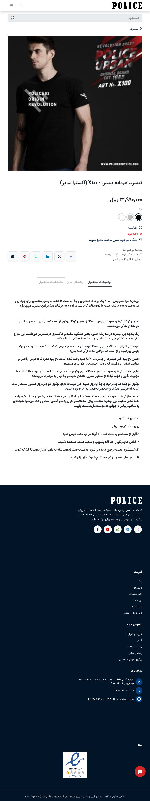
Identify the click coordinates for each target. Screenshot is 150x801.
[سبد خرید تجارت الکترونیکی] (21, 5)
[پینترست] (24, 256)
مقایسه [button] (133, 227)
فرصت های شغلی (132, 613)
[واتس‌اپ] (36, 256)
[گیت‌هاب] (108, 529)
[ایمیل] (13, 256)
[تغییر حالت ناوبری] (11, 6)
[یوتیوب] (118, 529)
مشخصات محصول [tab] (51, 282)
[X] (59, 256)
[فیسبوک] (71, 256)
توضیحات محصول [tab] (100, 282)
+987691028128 (125, 691)
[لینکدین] (47, 256)
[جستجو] (12, 18)
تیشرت (134, 28)
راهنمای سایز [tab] (75, 282)
